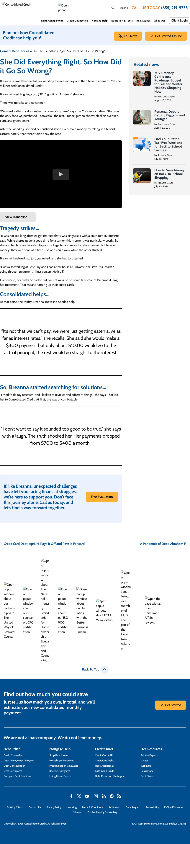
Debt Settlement (13, 771)
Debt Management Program (19, 760)
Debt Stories (20, 51)
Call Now (130, 36)
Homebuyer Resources (61, 760)
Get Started (168, 36)
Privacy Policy (53, 807)
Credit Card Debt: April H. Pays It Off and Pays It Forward (44, 544)
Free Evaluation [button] (102, 497)
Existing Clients (15, 807)
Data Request (133, 807)
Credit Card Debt (104, 760)
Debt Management (52, 20)
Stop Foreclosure (58, 755)
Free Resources (151, 749)
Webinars (146, 765)
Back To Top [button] (90, 669)
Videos (144, 760)
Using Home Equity (60, 776)
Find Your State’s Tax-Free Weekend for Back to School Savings (168, 144)
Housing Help (100, 20)
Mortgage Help (60, 749)
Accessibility (152, 807)
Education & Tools (122, 20)
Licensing (71, 807)
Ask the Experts (149, 755)
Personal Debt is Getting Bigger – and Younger (169, 115)
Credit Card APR (104, 755)
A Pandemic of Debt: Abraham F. (163, 544)
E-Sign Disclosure (173, 807)
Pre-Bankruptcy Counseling (102, 812)
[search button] (113, 7)
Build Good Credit (104, 771)
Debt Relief (12, 749)
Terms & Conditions (92, 807)
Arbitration (114, 807)
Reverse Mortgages (59, 771)
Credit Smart (104, 749)
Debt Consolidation (14, 765)
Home (4, 51)
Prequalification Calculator (63, 765)
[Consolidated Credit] (28, 7)
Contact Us (35, 807)
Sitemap (77, 812)
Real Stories (143, 20)
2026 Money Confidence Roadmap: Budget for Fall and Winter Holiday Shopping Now (168, 82)
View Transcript (16, 217)
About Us (159, 20)
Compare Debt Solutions (17, 776)
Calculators (147, 771)
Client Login (179, 20)
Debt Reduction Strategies (109, 776)
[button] (64, 8)
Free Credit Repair (104, 765)
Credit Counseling (77, 20)
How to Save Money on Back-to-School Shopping (169, 173)
